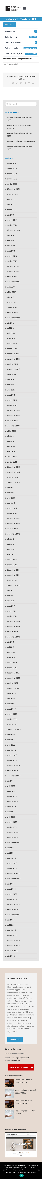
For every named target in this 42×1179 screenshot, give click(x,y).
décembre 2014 (13, 410)
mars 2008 (11, 750)
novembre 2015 (13, 359)
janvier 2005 (12, 868)
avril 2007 (11, 786)
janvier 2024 (12, 174)
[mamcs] (21, 1133)
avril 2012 (11, 549)
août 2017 (11, 287)
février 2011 (11, 611)
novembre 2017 (13, 271)
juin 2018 (10, 235)
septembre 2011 (13, 585)
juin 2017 (10, 297)
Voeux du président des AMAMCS (21, 141)
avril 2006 (11, 817)
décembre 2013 (13, 467)
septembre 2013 (13, 482)
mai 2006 (11, 812)
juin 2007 (10, 781)
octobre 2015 (12, 364)
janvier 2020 (12, 210)
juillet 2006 (11, 807)
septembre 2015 (13, 369)
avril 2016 (11, 333)
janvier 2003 (12, 935)
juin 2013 (10, 488)
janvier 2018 (12, 261)
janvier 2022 (12, 184)
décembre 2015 (13, 354)
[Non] (39, 1171)
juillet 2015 (11, 374)
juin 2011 (10, 590)
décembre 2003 (13, 904)
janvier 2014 (12, 462)
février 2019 (12, 220)
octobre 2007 (12, 771)
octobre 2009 (12, 683)
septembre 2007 (13, 776)
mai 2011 (10, 596)
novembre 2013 (13, 472)
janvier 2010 (12, 668)
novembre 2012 (13, 524)
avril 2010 (11, 652)
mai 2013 (10, 493)
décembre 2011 (13, 570)
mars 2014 (11, 451)
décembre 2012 (13, 518)
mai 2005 (11, 853)
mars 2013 (11, 503)
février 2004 (12, 894)
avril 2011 (10, 601)
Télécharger (9, 24)
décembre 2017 (13, 266)
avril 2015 (11, 390)
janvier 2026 (12, 163)
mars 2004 (11, 889)
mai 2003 (11, 925)
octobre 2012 (12, 529)
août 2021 (11, 199)
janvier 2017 (12, 307)
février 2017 (11, 302)
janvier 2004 (12, 899)
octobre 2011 (12, 580)
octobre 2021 (12, 194)
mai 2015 (10, 385)
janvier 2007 (12, 796)
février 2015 (12, 400)
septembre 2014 (13, 426)
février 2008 (12, 755)
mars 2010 (11, 657)
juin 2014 (10, 436)
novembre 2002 (13, 946)
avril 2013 (11, 498)
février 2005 (12, 863)
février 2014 (12, 457)
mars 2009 (11, 709)
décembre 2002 (13, 940)
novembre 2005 (13, 832)
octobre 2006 (12, 801)
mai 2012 (10, 544)
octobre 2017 (12, 277)
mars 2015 (11, 395)
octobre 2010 (12, 632)
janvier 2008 (12, 760)
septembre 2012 (13, 534)
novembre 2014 (13, 416)
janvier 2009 (12, 719)
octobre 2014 (12, 421)
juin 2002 (11, 956)
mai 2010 (10, 647)
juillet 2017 (11, 292)
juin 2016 (10, 323)
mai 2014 (10, 441)
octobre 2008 (12, 724)
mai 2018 (10, 241)
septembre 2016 (13, 318)
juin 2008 (11, 735)
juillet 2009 (11, 693)
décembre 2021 (13, 189)
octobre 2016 (12, 313)
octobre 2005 (12, 837)
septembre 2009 (13, 688)
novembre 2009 (13, 678)
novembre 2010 (13, 627)
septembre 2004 (14, 879)
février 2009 (12, 714)
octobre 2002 (12, 951)
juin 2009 (11, 698)
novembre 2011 (13, 575)
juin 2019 (10, 215)
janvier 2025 (12, 168)
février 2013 (12, 508)
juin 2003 (11, 920)
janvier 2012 (12, 565)
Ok (22, 1176)
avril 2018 (11, 246)
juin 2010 (10, 642)
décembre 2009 (13, 673)
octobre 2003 (12, 910)
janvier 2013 (12, 513)
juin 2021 (10, 204)
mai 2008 (11, 740)
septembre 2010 (13, 637)
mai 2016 (10, 328)
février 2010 (12, 663)
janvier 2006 (12, 827)
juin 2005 (11, 848)
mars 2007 (11, 791)
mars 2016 (11, 338)
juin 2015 (10, 380)
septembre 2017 (13, 282)
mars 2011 (11, 606)
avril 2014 (11, 446)
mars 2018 (11, 251)
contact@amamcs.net (20, 1058)
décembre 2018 (13, 230)
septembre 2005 (14, 843)
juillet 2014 (11, 431)
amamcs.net (15, 1061)
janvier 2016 (12, 349)
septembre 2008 (14, 729)
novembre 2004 (13, 874)
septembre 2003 (14, 915)
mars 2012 (11, 554)
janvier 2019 (12, 225)
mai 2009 (10, 704)
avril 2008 (11, 745)
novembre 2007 (13, 765)
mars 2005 (11, 858)
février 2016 (12, 343)
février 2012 (12, 560)
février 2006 (12, 822)
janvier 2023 (12, 179)
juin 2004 (11, 884)
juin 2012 (10, 539)
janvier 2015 (12, 405)
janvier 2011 (12, 616)
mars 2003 (11, 930)
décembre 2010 (13, 621)
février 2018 (12, 256)
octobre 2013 (12, 477)
